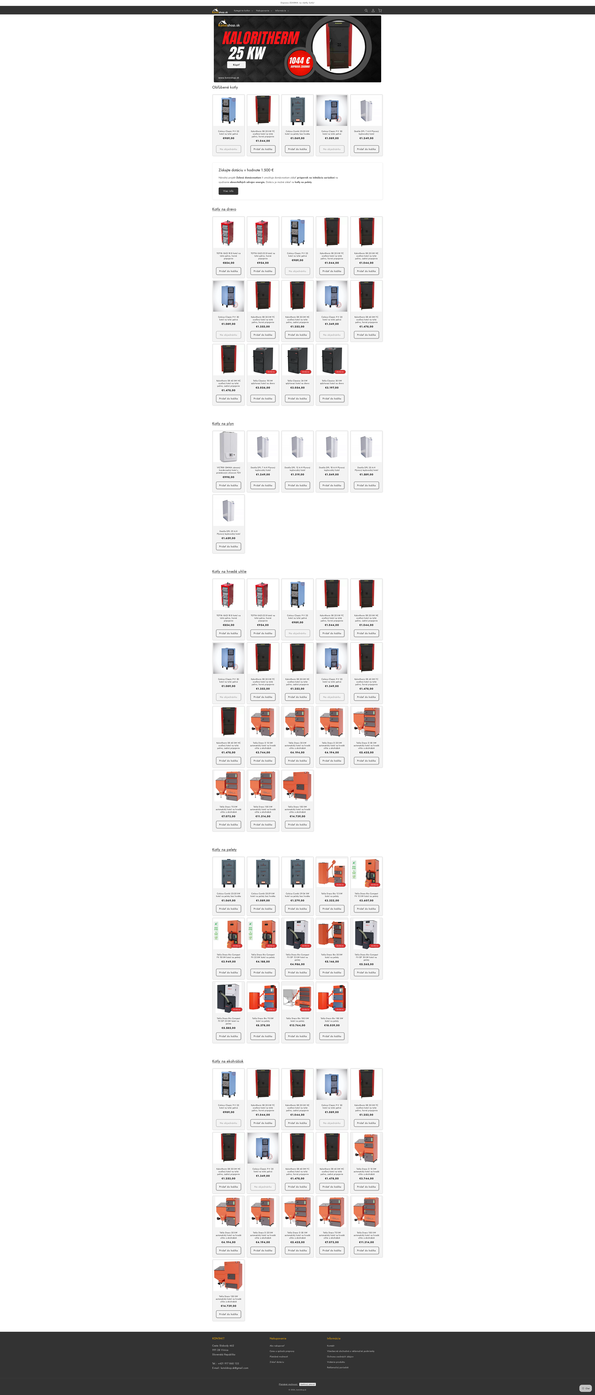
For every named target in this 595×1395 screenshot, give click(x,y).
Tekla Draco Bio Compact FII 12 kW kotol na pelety (366, 895)
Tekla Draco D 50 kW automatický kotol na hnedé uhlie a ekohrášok (366, 746)
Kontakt (330, 1345)
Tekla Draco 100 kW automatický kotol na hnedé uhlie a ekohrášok (263, 809)
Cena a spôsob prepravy (282, 1351)
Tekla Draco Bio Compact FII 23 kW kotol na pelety (263, 956)
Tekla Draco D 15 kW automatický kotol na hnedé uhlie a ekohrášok (263, 746)
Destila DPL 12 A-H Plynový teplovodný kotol (297, 469)
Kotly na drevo (224, 209)
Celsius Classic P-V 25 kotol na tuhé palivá (228, 133)
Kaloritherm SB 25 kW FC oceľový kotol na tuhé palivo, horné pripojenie (263, 134)
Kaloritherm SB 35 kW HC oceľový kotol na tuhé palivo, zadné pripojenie (297, 320)
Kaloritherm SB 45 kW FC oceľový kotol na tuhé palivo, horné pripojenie (366, 320)
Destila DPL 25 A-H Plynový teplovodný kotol (366, 469)
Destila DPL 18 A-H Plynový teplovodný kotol (332, 469)
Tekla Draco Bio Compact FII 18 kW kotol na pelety (228, 956)
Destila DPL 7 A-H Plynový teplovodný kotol (366, 133)
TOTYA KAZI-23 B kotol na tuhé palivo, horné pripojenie (263, 256)
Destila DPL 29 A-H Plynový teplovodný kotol (228, 532)
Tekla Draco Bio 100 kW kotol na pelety (297, 1019)
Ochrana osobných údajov (340, 1356)
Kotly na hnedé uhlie (229, 571)
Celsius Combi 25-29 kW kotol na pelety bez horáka (263, 895)
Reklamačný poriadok (337, 1367)
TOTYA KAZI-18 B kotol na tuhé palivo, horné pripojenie (228, 256)
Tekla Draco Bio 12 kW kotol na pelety (332, 895)
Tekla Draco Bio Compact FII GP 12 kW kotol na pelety (297, 957)
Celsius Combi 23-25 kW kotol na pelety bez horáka (297, 133)
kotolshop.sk (301, 1389)
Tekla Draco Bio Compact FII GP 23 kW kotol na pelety (228, 1021)
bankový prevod (307, 1384)
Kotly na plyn (223, 423)
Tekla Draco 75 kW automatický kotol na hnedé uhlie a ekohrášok (228, 809)
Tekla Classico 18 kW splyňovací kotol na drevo (263, 382)
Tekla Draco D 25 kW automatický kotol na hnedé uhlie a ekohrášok (332, 746)
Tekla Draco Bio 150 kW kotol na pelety (332, 1019)
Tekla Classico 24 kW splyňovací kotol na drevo (297, 382)
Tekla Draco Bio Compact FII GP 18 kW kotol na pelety (366, 957)
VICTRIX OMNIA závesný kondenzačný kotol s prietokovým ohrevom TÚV (228, 470)
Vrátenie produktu (336, 1362)
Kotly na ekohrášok (228, 1061)
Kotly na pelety (224, 849)
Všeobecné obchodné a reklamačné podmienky (351, 1351)
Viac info (228, 191)
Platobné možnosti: (288, 1384)
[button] (243, 10)
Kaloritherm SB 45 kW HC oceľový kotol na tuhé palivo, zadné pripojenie (228, 383)
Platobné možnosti (279, 1356)
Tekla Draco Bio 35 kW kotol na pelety (332, 956)
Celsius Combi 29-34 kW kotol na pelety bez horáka (297, 895)
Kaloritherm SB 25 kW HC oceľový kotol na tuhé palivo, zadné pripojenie (366, 256)
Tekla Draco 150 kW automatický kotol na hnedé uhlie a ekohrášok (297, 809)
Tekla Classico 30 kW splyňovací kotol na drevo (332, 382)
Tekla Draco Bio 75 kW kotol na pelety (263, 1019)
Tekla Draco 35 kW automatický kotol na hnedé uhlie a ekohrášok (297, 746)
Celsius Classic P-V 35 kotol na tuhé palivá (332, 318)
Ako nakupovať (277, 1345)
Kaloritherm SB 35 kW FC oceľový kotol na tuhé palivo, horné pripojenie (263, 320)
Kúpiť (236, 65)
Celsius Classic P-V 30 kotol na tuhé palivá (332, 133)
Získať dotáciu (277, 1362)
